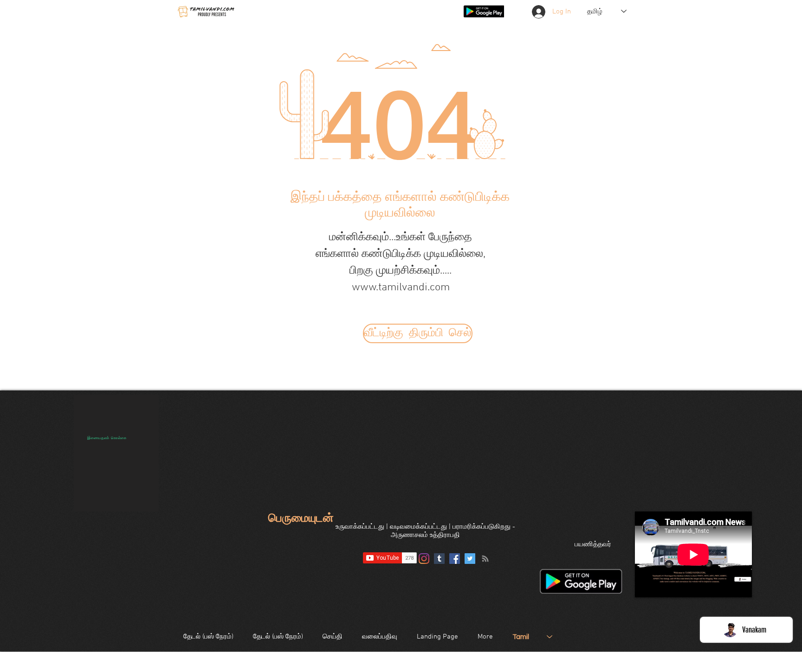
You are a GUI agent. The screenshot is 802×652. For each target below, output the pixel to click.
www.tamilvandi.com (401, 287)
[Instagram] (424, 558)
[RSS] (485, 558)
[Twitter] (470, 558)
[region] (116, 453)
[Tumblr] (439, 558)
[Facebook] (454, 558)
